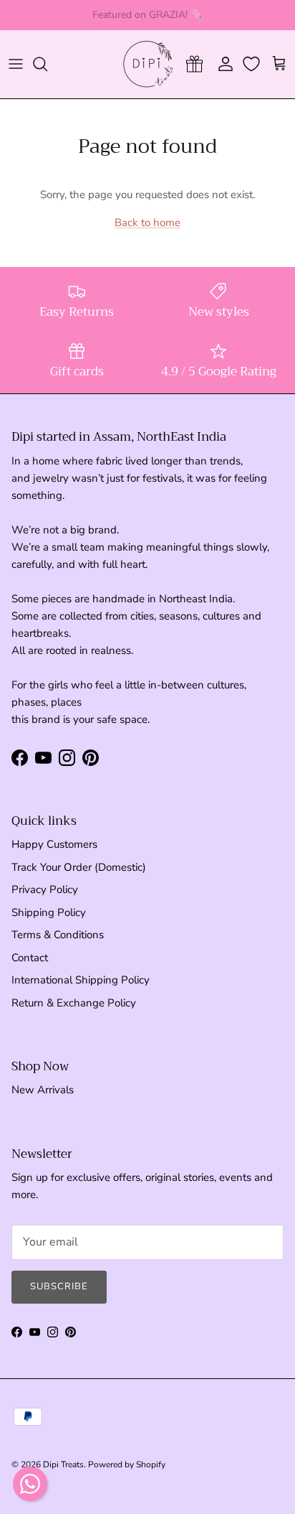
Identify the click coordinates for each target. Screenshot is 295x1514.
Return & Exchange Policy (73, 1003)
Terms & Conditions (57, 934)
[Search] (47, 64)
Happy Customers (54, 844)
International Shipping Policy (80, 980)
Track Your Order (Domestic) (78, 867)
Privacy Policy (44, 889)
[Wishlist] (253, 64)
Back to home (147, 222)
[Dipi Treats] (148, 64)
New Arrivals (42, 1090)
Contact (29, 957)
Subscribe (59, 1286)
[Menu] (16, 64)
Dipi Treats (63, 1464)
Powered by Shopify (126, 1464)
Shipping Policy (48, 912)
